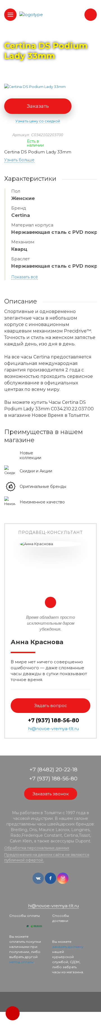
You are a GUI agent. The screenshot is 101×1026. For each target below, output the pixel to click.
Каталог (36, 34)
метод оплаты (21, 962)
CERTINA (59, 34)
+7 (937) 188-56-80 (53, 720)
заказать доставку (68, 946)
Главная (14, 34)
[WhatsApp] (46, 896)
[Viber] (55, 896)
